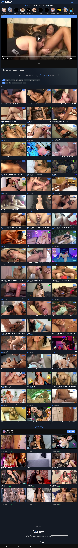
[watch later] (3, 90)
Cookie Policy (33, 541)
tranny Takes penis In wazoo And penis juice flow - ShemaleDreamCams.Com (64, 227)
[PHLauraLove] (39, 478)
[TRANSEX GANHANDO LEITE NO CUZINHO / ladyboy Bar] (13, 203)
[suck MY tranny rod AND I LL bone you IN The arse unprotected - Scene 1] (39, 309)
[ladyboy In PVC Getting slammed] (39, 274)
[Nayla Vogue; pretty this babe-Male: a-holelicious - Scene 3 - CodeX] (39, 362)
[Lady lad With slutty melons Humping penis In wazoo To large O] (13, 274)
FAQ (50, 541)
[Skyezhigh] (64, 168)
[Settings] (71, 58)
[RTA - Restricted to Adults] (43, 542)
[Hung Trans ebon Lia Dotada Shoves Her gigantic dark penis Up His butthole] (13, 185)
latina (34, 80)
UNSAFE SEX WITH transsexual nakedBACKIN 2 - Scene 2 (39, 192)
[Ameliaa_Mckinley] (13, 496)
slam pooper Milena (5, 156)
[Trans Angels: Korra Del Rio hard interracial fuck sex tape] (64, 362)
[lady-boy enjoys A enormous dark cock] (13, 415)
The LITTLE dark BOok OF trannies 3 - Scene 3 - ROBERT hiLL (64, 421)
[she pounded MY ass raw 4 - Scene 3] (13, 256)
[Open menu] (75, 2)
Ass (10, 82)
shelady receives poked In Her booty (9, 121)
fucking (21, 80)
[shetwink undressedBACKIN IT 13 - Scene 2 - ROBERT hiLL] (64, 97)
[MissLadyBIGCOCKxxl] (39, 496)
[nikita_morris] (64, 461)
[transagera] (64, 478)
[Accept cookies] (75, 546)
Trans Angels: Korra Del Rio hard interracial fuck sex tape (64, 368)
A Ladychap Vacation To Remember (9, 139)
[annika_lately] (13, 443)
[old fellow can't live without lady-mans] (39, 168)
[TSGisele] (39, 461)
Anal (7, 82)
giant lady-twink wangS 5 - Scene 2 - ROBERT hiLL (63, 156)
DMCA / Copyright (9, 541)
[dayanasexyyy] (64, 256)
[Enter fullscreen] (74, 58)
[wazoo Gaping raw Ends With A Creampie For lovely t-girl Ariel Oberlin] (39, 132)
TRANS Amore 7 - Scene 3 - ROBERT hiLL (10, 245)
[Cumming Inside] (13, 309)
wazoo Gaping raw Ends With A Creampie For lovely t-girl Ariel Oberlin (39, 139)
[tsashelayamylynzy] (39, 115)
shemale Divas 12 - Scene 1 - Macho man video (62, 298)
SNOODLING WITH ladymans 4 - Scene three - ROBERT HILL (64, 333)
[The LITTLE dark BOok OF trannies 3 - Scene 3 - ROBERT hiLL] (64, 415)
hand (38, 80)
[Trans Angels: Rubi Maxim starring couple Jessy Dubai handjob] (13, 397)
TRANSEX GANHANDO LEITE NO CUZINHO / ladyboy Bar (13, 209)
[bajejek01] (39, 327)
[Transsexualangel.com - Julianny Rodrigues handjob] (13, 327)
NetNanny (45, 536)
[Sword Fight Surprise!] (64, 132)
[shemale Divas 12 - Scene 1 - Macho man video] (64, 291)
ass (17, 80)
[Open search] (72, 2)
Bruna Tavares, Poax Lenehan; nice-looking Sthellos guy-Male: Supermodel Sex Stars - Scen (64, 404)
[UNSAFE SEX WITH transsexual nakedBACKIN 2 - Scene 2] (39, 185)
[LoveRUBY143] (39, 443)
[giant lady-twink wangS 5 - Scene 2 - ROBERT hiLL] (64, 150)
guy (30, 80)
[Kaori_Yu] (64, 443)
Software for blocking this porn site (33, 536)
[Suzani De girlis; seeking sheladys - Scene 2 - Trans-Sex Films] (64, 238)
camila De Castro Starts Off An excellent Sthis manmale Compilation (39, 103)
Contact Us (17, 541)
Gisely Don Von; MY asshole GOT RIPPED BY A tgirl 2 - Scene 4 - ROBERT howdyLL (39, 227)
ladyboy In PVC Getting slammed (34, 280)
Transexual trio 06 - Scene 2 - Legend (60, 121)
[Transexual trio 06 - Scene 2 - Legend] (64, 115)
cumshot (13, 80)
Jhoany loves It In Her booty (58, 209)
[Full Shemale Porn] (6, 2)
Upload (46, 541)
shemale (8, 80)
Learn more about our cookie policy (59, 535)
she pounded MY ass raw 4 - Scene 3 (9, 262)
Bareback (14, 82)
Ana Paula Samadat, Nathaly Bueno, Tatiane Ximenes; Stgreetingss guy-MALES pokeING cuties (64, 386)
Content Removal (25, 541)
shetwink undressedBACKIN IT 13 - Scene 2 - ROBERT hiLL (64, 103)
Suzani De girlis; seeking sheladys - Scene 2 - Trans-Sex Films (64, 245)
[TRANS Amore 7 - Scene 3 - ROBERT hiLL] (13, 238)
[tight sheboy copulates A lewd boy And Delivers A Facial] (64, 309)
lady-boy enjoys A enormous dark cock (10, 421)
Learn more (45, 546)
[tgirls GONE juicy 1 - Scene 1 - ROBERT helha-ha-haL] (13, 97)
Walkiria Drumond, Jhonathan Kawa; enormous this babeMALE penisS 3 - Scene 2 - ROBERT (13, 227)
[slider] (39, 56)
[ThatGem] (39, 291)
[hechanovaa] (64, 496)
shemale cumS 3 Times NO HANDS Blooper (36, 404)
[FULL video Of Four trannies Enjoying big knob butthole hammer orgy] (39, 344)
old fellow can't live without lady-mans (35, 174)
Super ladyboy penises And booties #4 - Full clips (12, 351)
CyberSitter (50, 536)
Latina (24, 82)
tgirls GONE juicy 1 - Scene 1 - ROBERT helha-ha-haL (12, 103)
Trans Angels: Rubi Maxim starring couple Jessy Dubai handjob (13, 404)
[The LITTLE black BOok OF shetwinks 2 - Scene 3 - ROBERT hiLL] (39, 256)
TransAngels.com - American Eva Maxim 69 (10, 368)
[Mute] (7, 58)
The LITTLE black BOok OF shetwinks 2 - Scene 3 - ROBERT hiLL (39, 262)
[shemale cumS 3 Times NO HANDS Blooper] (39, 397)
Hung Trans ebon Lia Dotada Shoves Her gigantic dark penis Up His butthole (13, 192)
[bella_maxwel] (13, 478)
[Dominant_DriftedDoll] (39, 415)
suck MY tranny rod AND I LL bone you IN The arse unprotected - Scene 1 (39, 315)
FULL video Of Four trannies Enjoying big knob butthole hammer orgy (39, 351)
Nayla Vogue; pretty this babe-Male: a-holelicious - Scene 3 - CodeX (39, 368)
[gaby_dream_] (39, 150)
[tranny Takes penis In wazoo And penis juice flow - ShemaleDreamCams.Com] (64, 221)
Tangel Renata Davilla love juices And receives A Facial (64, 192)
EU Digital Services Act (66, 541)
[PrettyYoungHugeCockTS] (39, 203)
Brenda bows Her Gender (7, 386)
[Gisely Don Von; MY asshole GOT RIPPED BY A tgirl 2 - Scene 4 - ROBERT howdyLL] (39, 221)
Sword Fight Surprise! (57, 139)
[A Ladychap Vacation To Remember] (13, 132)
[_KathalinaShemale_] (39, 380)
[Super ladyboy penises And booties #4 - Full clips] (13, 344)
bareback (26, 80)
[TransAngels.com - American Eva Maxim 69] (13, 362)
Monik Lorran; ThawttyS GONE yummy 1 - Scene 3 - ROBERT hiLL (13, 174)
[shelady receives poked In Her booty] (13, 115)
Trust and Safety (36, 542)
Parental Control (56, 541)
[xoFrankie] (64, 344)
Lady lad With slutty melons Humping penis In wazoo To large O (13, 280)
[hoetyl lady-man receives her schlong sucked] (64, 274)
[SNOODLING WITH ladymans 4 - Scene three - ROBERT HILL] (64, 327)
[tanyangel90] (39, 238)
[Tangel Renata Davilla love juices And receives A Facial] (64, 185)
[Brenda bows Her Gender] (13, 380)
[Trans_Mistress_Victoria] (13, 461)
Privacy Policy (41, 541)
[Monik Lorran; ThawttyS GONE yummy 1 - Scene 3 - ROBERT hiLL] (13, 168)
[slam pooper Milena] (13, 150)
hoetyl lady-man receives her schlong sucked (62, 280)
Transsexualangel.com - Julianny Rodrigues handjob (13, 333)
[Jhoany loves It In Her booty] (64, 203)
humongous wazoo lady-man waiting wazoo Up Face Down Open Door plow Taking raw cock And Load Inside (13, 298)
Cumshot (20, 82)
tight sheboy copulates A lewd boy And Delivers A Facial (64, 315)
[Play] (39, 38)
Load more (39, 426)
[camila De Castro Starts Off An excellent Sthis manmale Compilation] (39, 97)
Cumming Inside (5, 315)
